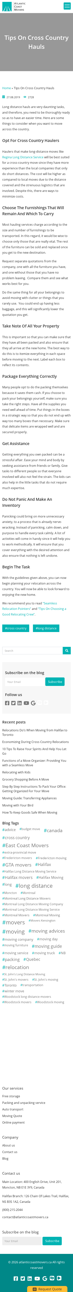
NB (63, 953)
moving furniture (16, 945)
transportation (32, 985)
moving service (16, 953)
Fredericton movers (18, 858)
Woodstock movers (17, 1002)
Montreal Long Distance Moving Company (33, 904)
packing (12, 959)
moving (15, 931)
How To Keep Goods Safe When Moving (29, 812)
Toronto (10, 985)
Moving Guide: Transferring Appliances (29, 798)
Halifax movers (19, 877)
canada (55, 830)
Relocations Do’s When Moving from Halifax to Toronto (34, 732)
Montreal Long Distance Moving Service (32, 909)
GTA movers (18, 865)
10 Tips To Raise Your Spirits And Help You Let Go (34, 751)
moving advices (48, 931)
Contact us (9, 1152)
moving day (48, 939)
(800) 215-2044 (12, 1210)
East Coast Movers (27, 845)
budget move (30, 829)
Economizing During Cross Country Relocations (35, 742)
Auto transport (12, 1109)
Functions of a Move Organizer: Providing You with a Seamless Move (34, 763)
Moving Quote (12, 1116)
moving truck (44, 953)
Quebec (33, 959)
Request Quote (49, 1289)
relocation (17, 967)
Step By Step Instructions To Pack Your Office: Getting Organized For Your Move (34, 788)
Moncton (10, 893)
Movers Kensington (43, 920)
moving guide (48, 946)
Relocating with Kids (16, 772)
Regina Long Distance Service (22, 157)
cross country (16, 628)
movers (15, 922)
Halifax (44, 864)
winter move (14, 991)
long (8, 884)
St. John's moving (46, 979)
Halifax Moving (51, 877)
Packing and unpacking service (23, 1103)
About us (8, 1145)
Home (6, 88)
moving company (18, 939)
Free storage (11, 1096)
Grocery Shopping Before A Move (25, 779)
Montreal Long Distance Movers (27, 898)
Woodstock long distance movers (27, 997)
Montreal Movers (16, 915)
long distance (47, 628)
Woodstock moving (50, 1002)
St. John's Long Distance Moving (24, 974)
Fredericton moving (52, 858)
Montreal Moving (47, 915)
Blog (5, 1158)
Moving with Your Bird (17, 805)
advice (10, 829)
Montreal (28, 893)
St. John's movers (16, 979)
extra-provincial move (20, 852)
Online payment (13, 1122)
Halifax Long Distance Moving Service (30, 871)
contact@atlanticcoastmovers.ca (25, 1217)
